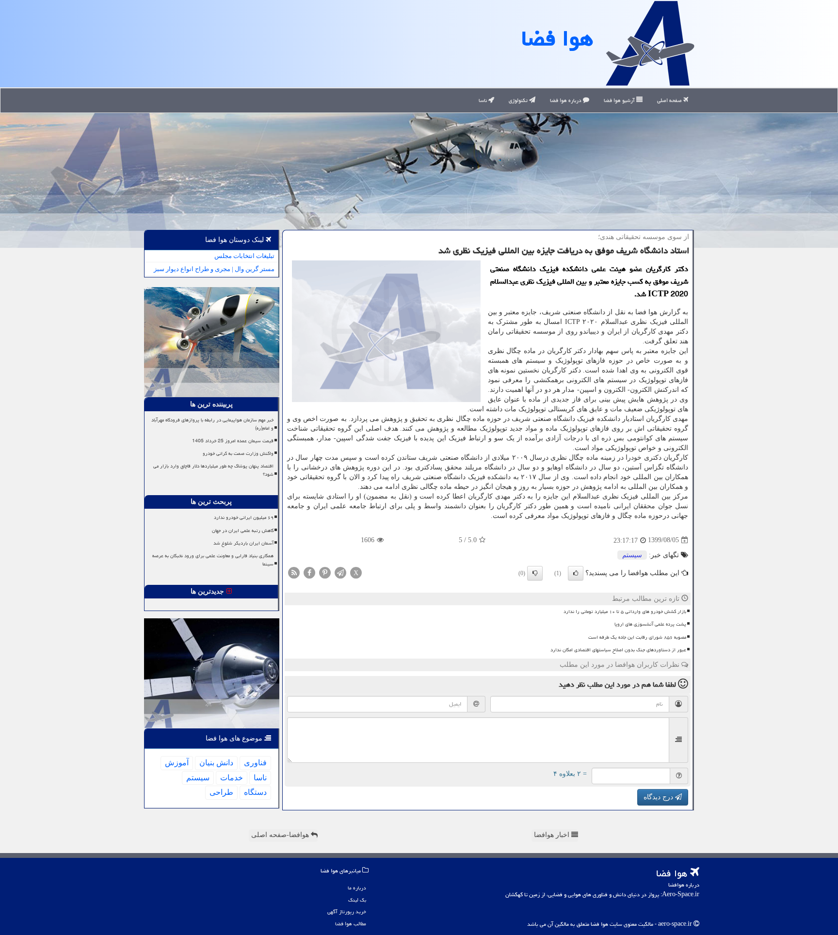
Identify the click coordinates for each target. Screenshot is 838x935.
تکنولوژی (519, 100)
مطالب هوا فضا (350, 924)
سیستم (632, 555)
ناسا (483, 100)
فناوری (255, 762)
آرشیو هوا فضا (620, 100)
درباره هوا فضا (566, 100)
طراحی (221, 792)
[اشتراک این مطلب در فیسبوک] (309, 572)
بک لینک (357, 900)
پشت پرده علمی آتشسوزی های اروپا (650, 624)
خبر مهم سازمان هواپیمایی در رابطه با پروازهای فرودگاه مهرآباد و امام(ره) (212, 424)
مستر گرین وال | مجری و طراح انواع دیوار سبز (214, 269)
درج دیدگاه (659, 797)
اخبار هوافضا (552, 834)
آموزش (177, 762)
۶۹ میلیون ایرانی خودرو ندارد (244, 517)
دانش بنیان (216, 762)
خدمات (231, 778)
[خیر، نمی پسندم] (535, 573)
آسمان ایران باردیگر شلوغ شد (243, 543)
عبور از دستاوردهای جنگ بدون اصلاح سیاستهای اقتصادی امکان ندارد (618, 650)
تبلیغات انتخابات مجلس (244, 255)
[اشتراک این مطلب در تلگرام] (340, 572)
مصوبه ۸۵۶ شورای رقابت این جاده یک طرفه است (637, 637)
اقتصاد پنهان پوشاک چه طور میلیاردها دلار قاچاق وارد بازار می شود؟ (213, 470)
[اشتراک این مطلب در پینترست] (325, 572)
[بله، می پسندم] (575, 573)
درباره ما (357, 888)
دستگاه (255, 792)
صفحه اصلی (670, 100)
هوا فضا (557, 38)
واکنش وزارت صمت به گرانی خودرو (238, 453)
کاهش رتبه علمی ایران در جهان (243, 530)
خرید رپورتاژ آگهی (346, 911)
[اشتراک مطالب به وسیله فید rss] (294, 572)
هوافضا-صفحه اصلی (281, 834)
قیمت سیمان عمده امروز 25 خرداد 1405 (233, 441)
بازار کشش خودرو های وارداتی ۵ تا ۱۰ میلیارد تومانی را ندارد (625, 611)
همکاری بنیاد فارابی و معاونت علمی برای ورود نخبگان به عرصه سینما (213, 560)
